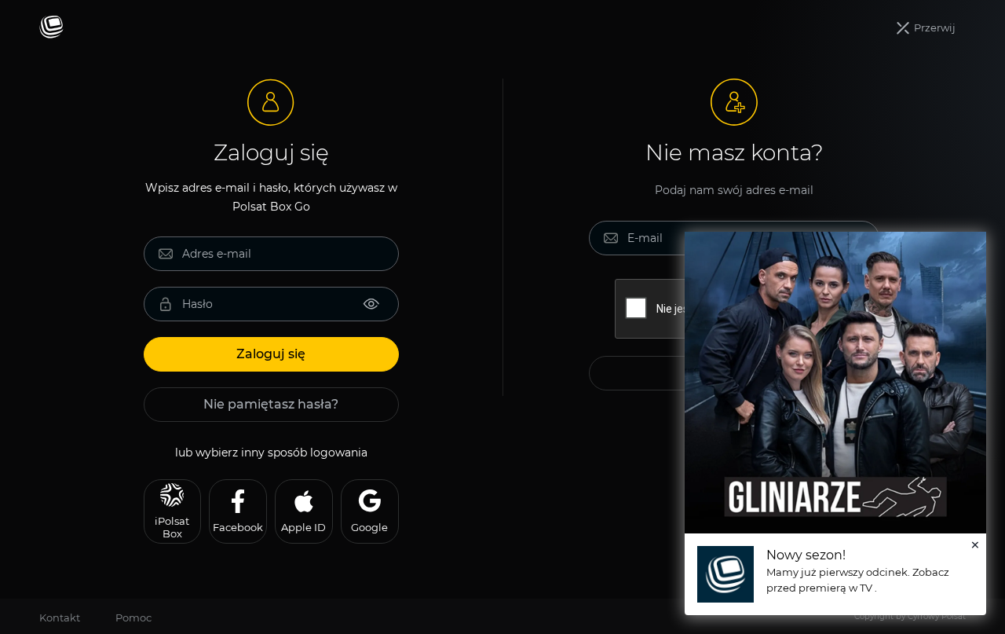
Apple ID (303, 527)
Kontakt (59, 617)
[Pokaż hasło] (371, 304)
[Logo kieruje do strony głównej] (51, 28)
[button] (926, 28)
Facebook (238, 527)
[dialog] (835, 423)
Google (369, 527)
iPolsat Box (172, 527)
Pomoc (133, 617)
